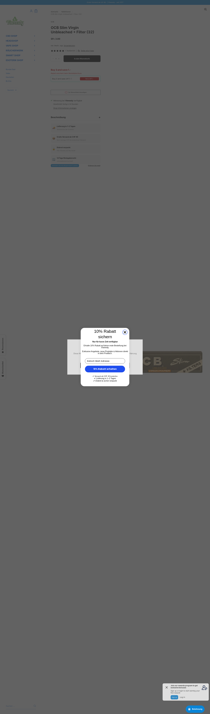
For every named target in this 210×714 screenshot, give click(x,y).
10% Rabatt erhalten (105, 368)
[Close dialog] (124, 332)
